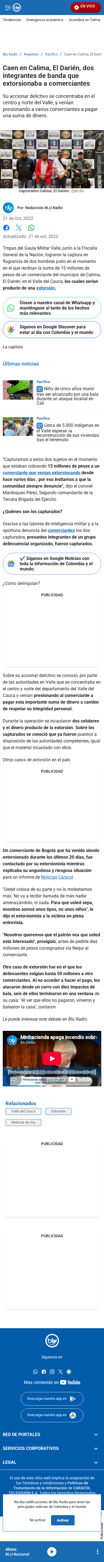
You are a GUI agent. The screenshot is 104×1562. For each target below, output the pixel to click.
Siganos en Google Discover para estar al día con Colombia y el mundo (56, 329)
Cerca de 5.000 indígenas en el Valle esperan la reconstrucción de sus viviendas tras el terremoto (68, 432)
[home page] (52, 1341)
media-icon (52, 1551)
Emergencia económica (44, 20)
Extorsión (58, 1111)
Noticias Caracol (57, 877)
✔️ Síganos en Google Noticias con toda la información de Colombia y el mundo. (56, 564)
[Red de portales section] (95, 1434)
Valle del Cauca (23, 1111)
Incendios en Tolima (84, 20)
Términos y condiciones (43, 1483)
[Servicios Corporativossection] (95, 1448)
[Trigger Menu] (7, 7)
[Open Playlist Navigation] (97, 1552)
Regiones (31, 54)
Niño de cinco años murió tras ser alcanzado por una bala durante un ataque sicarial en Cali (67, 396)
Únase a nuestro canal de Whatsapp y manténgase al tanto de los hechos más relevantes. (57, 308)
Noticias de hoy (23, 1122)
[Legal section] (95, 1462)
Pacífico (51, 54)
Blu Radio (10, 54)
